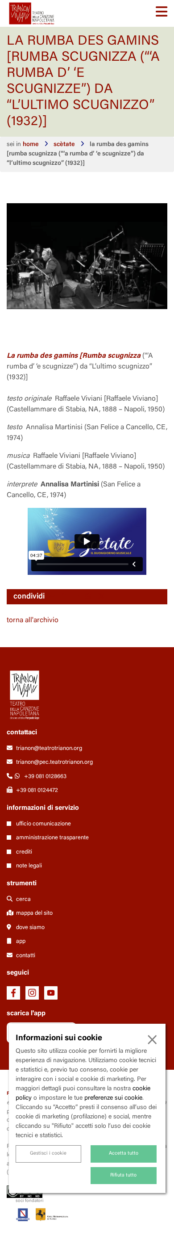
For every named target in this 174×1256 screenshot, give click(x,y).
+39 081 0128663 (45, 776)
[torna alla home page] (32, 13)
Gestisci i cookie (48, 1153)
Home (31, 145)
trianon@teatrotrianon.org (49, 748)
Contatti (25, 956)
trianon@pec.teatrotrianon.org (54, 762)
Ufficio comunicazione (43, 824)
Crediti (23, 852)
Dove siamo (30, 927)
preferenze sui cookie (113, 1098)
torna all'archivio (32, 620)
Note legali (28, 866)
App (20, 941)
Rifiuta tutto (123, 1175)
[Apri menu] (161, 13)
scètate (64, 145)
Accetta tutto (123, 1153)
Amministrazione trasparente (52, 838)
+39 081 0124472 (37, 790)
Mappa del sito (34, 913)
